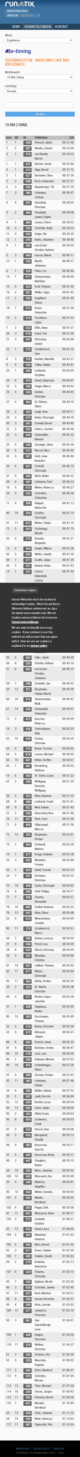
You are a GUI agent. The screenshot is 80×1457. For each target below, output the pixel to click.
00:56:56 (68, 1053)
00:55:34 (68, 981)
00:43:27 (68, 359)
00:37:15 (68, 169)
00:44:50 (68, 429)
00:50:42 (68, 748)
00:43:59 (68, 370)
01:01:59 (68, 1250)
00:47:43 (68, 566)
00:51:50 (68, 819)
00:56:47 (68, 1048)
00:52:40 (68, 860)
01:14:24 (68, 1424)
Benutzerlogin (17, 11)
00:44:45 (68, 423)
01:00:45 (68, 1229)
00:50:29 (68, 729)
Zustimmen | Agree (25, 590)
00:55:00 (68, 955)
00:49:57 (68, 709)
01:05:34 (68, 1354)
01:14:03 (68, 1419)
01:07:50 (68, 1386)
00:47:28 (68, 548)
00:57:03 (68, 1059)
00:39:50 (68, 245)
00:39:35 (68, 234)
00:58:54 (68, 1113)
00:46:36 (68, 493)
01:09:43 (68, 1391)
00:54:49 (68, 918)
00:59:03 (68, 1119)
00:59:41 (68, 1182)
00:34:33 (68, 154)
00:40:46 (68, 271)
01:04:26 (68, 1335)
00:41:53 (68, 318)
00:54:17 (68, 891)
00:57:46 (68, 1081)
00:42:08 (68, 339)
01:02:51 (68, 1293)
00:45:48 (68, 450)
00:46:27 (68, 487)
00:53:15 (68, 876)
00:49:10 (68, 663)
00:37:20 (68, 175)
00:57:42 (68, 1075)
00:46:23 (68, 482)
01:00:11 (68, 1213)
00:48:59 (68, 657)
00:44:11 (68, 412)
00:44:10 (68, 402)
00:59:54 (68, 1192)
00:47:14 (68, 513)
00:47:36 (68, 554)
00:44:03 (68, 386)
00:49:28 (68, 689)
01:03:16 (68, 1310)
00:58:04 (68, 1096)
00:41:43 (68, 292)
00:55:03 (68, 965)
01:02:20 (68, 1281)
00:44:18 (68, 417)
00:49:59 (68, 719)
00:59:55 (68, 1197)
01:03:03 (68, 1305)
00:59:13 (68, 1135)
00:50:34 (68, 738)
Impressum (22, 1448)
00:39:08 (68, 212)
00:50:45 (68, 754)
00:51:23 (68, 775)
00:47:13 (68, 503)
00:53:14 (68, 870)
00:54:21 (68, 897)
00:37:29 (68, 187)
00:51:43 (68, 807)
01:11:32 (68, 1413)
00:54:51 (68, 928)
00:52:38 (68, 854)
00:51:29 (68, 781)
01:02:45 (68, 1287)
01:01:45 (68, 1244)
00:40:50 (68, 277)
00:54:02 (68, 885)
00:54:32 (68, 907)
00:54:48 (68, 913)
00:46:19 (68, 466)
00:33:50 (68, 148)
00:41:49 (68, 298)
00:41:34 (68, 286)
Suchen (40, 114)
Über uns (58, 1448)
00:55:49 (68, 1006)
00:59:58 (68, 1207)
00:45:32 (68, 435)
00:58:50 (68, 1108)
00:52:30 (68, 844)
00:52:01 (68, 834)
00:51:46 (68, 813)
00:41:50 (68, 308)
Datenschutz (41, 1448)
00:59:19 (68, 1160)
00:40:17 (68, 255)
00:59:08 (68, 1129)
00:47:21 (68, 538)
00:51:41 (68, 801)
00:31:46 (68, 142)
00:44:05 (68, 392)
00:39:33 (68, 228)
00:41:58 (68, 333)
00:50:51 (68, 760)
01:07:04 (68, 1376)
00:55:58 (68, 1026)
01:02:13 (68, 1262)
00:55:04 (68, 971)
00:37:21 (68, 181)
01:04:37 (68, 1344)
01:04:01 (68, 1320)
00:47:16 (68, 523)
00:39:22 (68, 222)
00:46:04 (68, 456)
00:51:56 (68, 824)
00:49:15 (68, 669)
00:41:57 (68, 328)
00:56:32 (68, 1042)
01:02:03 (68, 1256)
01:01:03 (68, 1235)
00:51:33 (68, 796)
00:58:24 (68, 1102)
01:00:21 (68, 1219)
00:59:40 (68, 1176)
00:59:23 (68, 1170)
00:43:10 (68, 349)
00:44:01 (68, 380)
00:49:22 (68, 683)
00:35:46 (68, 164)
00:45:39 (68, 444)
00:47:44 (68, 571)
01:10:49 (68, 1403)
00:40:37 (68, 261)
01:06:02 (68, 1360)
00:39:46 (68, 239)
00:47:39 (68, 560)
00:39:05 (68, 202)
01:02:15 (68, 1272)
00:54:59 (68, 938)
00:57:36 (68, 1065)
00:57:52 (68, 1090)
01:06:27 (68, 1370)
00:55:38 (68, 987)
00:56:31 (68, 1032)
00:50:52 (68, 766)
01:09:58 (68, 1397)
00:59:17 (68, 1145)
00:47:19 (68, 528)
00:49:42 (68, 699)
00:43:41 (68, 365)
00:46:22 (68, 476)
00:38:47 (68, 193)
